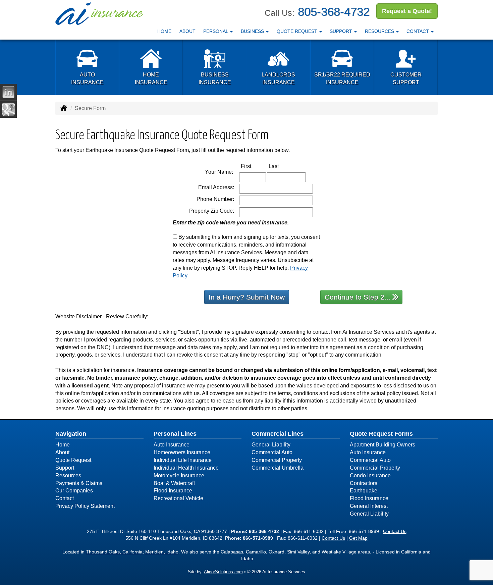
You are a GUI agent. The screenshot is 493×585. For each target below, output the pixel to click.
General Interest (369, 506)
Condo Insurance (370, 475)
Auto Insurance (171, 444)
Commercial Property (277, 460)
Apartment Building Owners (382, 444)
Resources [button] (380, 31)
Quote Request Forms (381, 433)
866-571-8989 (364, 531)
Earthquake (363, 490)
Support (64, 468)
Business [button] (253, 31)
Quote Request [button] (298, 31)
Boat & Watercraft (174, 483)
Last (281, 166)
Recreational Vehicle (178, 498)
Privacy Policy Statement (85, 506)
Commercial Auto (272, 452)
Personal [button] (216, 31)
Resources (68, 475)
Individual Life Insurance (183, 460)
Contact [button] (418, 31)
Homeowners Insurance (182, 452)
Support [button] (341, 31)
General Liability (271, 444)
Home (164, 31)
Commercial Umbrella (278, 468)
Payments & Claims (78, 483)
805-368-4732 (334, 11)
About (187, 31)
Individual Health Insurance (186, 468)
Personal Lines (175, 433)
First (253, 166)
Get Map (358, 538)
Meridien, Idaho (161, 551)
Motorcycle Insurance (179, 475)
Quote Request (73, 460)
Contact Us (394, 531)
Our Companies (74, 490)
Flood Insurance (173, 490)
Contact (64, 498)
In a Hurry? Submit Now (247, 297)
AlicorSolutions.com (223, 571)
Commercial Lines (278, 433)
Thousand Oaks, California (114, 551)
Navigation (70, 433)
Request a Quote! (407, 11)
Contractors (363, 483)
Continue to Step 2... (357, 297)
